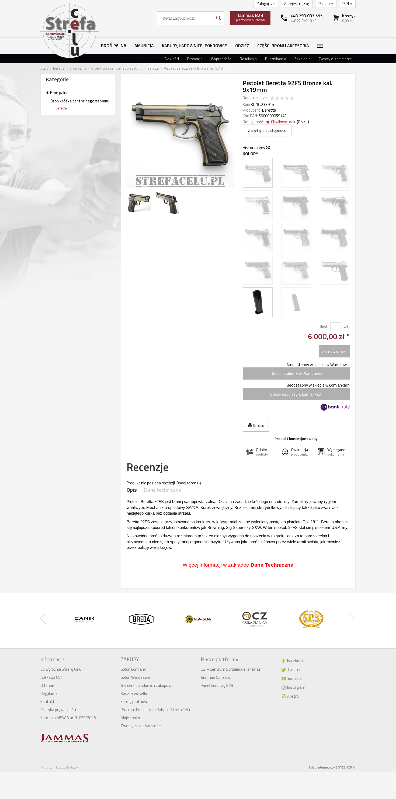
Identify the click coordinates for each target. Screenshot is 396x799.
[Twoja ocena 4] (286, 98)
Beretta (269, 110)
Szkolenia (302, 58)
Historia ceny (254, 147)
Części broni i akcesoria (283, 45)
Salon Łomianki (134, 669)
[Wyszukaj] (218, 18)
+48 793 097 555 (306, 15)
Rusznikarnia (275, 58)
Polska (324, 4)
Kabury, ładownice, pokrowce (194, 45)
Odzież (242, 45)
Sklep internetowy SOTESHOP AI (332, 767)
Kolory (250, 154)
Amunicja (144, 45)
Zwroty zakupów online (141, 726)
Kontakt (47, 701)
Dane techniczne (162, 490)
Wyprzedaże (221, 58)
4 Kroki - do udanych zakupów (146, 685)
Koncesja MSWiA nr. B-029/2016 (68, 718)
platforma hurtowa (250, 17)
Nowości (172, 58)
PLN (346, 4)
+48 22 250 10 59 (303, 20)
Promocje (195, 58)
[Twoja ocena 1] (272, 98)
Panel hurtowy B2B (217, 685)
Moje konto (130, 718)
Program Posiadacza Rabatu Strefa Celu (155, 710)
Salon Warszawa (135, 677)
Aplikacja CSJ (51, 677)
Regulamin (248, 58)
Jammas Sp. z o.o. (216, 677)
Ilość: (324, 326)
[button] (260, 452)
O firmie (47, 685)
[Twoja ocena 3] (282, 98)
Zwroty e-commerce (335, 58)
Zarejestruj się (296, 4)
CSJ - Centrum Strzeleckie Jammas (231, 669)
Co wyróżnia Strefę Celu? (61, 669)
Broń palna (113, 45)
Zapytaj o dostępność (267, 130)
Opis (132, 490)
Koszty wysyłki (134, 693)
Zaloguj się (265, 4)
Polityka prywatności (58, 710)
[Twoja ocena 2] (277, 98)
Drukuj (258, 425)
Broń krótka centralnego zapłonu (79, 101)
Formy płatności (134, 701)
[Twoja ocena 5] (291, 98)
